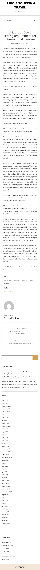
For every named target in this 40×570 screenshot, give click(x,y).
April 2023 (4, 472)
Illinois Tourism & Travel (20, 5)
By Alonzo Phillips (15, 43)
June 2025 (5, 417)
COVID (6, 280)
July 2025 (4, 415)
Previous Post (20, 330)
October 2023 (6, 455)
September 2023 (7, 457)
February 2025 (6, 420)
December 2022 (6, 483)
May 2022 (4, 503)
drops (10, 280)
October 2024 (6, 429)
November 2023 (6, 452)
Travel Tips (5, 554)
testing (31, 280)
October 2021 (6, 523)
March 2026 (5, 403)
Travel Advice (6, 548)
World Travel (5, 560)
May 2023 (4, 469)
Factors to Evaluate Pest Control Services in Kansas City (19, 382)
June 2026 (5, 400)
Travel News (5, 551)
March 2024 (5, 440)
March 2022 (5, 509)
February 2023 (6, 477)
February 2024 (6, 443)
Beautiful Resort (6, 542)
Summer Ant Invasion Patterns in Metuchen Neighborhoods (19, 384)
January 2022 (6, 515)
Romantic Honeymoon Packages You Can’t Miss (16, 387)
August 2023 (5, 460)
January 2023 (6, 480)
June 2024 (5, 437)
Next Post (20, 342)
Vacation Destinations (8, 557)
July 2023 (4, 463)
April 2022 (4, 506)
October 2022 (6, 489)
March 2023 (5, 475)
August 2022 (5, 495)
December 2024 (6, 426)
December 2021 (6, 517)
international (17, 280)
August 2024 (5, 432)
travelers (6, 283)
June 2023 (5, 466)
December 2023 (6, 449)
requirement (25, 280)
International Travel (20, 29)
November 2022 (6, 486)
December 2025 (6, 406)
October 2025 (6, 412)
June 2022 (5, 500)
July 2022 (4, 497)
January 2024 (6, 446)
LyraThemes (22, 567)
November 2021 (6, 520)
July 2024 (4, 435)
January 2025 (6, 423)
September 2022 (7, 492)
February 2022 (6, 512)
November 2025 (6, 409)
